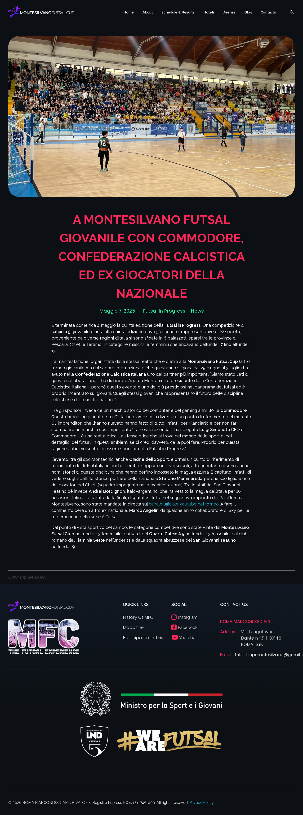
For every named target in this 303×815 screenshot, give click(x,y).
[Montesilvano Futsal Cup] (41, 12)
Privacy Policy (201, 802)
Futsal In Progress (164, 311)
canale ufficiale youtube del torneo (184, 503)
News (197, 311)
